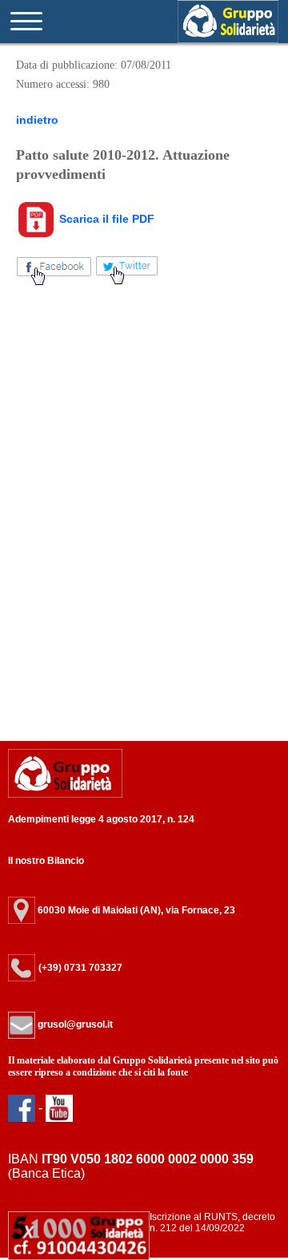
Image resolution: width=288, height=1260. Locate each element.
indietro (37, 119)
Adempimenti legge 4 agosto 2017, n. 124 (101, 819)
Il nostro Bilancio (46, 860)
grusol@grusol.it (74, 1024)
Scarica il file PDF (105, 218)
